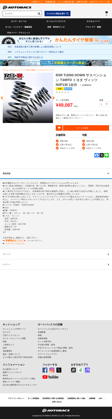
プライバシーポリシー (16, 398)
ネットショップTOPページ (14, 329)
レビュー (6, 264)
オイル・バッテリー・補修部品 (18, 27)
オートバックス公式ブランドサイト (53, 329)
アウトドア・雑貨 (93, 27)
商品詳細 (6, 173)
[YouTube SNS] (50, 377)
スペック (6, 254)
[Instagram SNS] (51, 370)
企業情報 (92, 398)
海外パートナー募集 (11, 382)
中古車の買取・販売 (46, 345)
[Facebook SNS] (44, 370)
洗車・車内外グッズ (56, 27)
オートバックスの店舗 (50, 324)
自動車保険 (42, 338)
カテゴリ (6, 332)
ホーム (5, 70)
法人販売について (10, 369)
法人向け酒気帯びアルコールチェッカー (20, 385)
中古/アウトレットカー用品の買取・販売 (55, 348)
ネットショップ (11, 324)
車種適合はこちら (14, 240)
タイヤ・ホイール (18, 21)
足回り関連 (30, 70)
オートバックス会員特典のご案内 (52, 351)
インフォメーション (14, 364)
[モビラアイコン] (87, 370)
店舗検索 (49, 2)
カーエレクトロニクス (56, 21)
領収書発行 (7, 351)
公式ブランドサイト (98, 2)
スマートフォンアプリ (47, 354)
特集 (5, 341)
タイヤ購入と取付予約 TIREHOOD (18, 357)
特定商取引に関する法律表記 (53, 398)
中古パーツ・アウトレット (18, 33)
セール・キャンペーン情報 (14, 338)
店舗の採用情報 (44, 357)
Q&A (5, 348)
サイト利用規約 (33, 398)
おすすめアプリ (79, 364)
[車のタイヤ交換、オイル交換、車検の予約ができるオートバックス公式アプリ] (73, 370)
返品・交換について (11, 354)
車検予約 (80, 2)
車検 (40, 335)
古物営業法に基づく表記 (76, 398)
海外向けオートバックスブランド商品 (19, 378)
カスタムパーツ (93, 21)
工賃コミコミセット (11, 335)
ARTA (5, 375)
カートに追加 (82, 128)
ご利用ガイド (36, 2)
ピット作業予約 (64, 2)
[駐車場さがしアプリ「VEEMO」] (80, 370)
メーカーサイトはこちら (14, 243)
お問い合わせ (57, 402)
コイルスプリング (44, 70)
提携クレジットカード (12, 372)
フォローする (49, 364)
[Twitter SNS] (58, 370)
